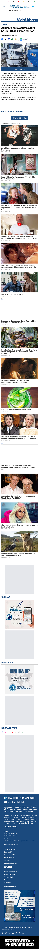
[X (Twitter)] (13, 1)
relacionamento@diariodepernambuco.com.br (19, 841)
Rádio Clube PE (9, 857)
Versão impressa (9, 874)
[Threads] (24, 1)
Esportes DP (8, 852)
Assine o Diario (8, 877)
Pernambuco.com (10, 849)
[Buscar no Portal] (33, 6)
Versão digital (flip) (10, 871)
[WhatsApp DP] (34, 1)
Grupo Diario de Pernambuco (16, 927)
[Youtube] (18, 1)
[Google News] (29, 1)
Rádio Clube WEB (9, 855)
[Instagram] (8, 1)
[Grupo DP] (19, 942)
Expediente (7, 882)
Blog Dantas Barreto (10, 863)
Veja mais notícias (19, 118)
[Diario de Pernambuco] (19, 6)
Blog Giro (7, 860)
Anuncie (6, 880)
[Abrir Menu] (4, 6)
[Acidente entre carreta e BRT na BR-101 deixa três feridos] (2, 39)
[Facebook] (4, 1)
